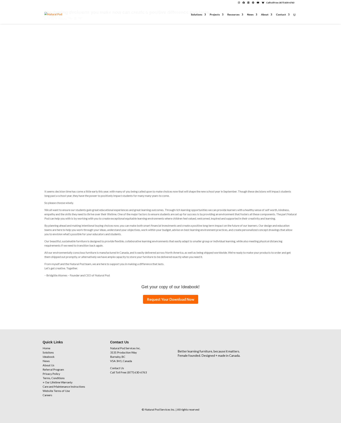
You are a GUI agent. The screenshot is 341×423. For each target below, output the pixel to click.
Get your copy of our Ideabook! (170, 286)
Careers (47, 395)
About (265, 14)
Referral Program (53, 369)
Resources (233, 14)
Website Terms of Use (56, 390)
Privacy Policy (51, 373)
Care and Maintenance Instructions (64, 386)
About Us (48, 365)
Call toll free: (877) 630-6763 (280, 2)
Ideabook (49, 356)
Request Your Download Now (170, 299)
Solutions (196, 14)
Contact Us (117, 368)
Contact (281, 14)
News (250, 14)
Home (46, 348)
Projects (215, 14)
